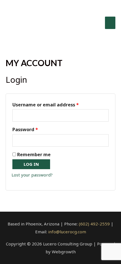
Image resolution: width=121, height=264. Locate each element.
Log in (31, 164)
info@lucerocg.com (67, 231)
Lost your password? (32, 175)
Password (25, 129)
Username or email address (45, 105)
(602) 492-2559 (94, 224)
